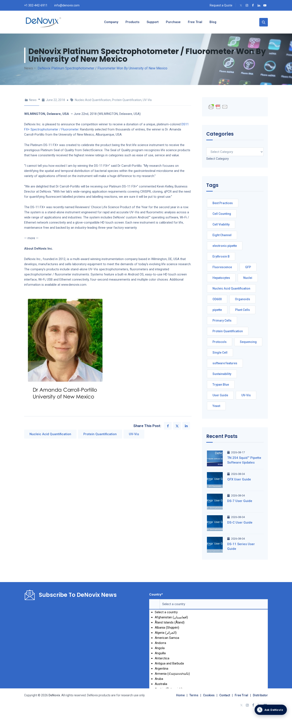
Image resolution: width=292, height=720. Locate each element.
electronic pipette (224, 245)
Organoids (242, 299)
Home (180, 695)
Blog (212, 22)
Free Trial (241, 695)
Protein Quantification (127, 100)
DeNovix (54, 695)
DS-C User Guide (239, 522)
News (33, 100)
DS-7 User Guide (239, 501)
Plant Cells (242, 310)
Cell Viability (221, 224)
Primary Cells (222, 320)
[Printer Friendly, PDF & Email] (218, 106)
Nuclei (247, 278)
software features (224, 363)
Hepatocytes (221, 278)
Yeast (216, 406)
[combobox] (217, 159)
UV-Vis (147, 100)
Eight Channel (222, 235)
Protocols (219, 342)
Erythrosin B (221, 256)
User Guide (220, 395)
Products (132, 22)
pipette (217, 310)
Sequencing (248, 342)
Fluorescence (222, 267)
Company (111, 22)
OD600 (217, 299)
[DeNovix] (43, 22)
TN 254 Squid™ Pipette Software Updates (244, 460)
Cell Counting (221, 213)
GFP (248, 267)
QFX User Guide (239, 479)
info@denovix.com (67, 5)
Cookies (209, 695)
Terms (193, 695)
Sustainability (221, 374)
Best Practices (222, 203)
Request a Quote (221, 5)
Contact (224, 695)
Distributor (260, 695)
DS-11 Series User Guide (241, 546)
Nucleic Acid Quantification (93, 100)
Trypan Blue (220, 384)
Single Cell (219, 352)
